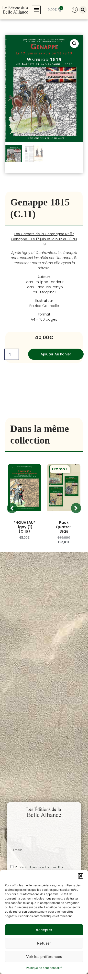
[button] (80, 875)
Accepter (44, 930)
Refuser (44, 943)
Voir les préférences (44, 956)
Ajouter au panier (56, 354)
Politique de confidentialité (44, 968)
